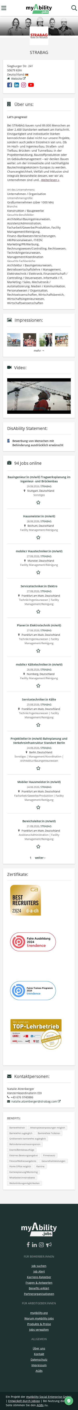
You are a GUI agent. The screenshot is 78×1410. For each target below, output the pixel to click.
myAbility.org (39, 1313)
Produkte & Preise (39, 1324)
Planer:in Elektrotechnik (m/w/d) (39, 625)
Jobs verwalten (39, 1329)
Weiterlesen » (50, 180)
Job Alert (39, 1271)
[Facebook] (29, 1245)
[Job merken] (39, 502)
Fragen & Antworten (39, 1283)
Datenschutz (39, 1359)
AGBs (39, 1371)
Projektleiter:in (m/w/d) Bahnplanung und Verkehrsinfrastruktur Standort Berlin (39, 741)
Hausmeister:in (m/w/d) (39, 516)
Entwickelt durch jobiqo (24, 1401)
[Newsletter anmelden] (49, 1245)
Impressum (39, 1365)
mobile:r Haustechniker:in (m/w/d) (39, 551)
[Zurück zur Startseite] (39, 8)
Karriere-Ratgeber (39, 1277)
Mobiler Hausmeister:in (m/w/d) (39, 782)
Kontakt (39, 1354)
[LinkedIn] (35, 1245)
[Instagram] (42, 1245)
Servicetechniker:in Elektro (39, 586)
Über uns (39, 1348)
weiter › (40, 858)
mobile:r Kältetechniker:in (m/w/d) (39, 664)
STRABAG (45, 486)
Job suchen (39, 1266)
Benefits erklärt (39, 1288)
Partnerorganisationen (39, 1294)
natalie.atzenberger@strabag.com (34, 1101)
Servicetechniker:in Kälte (39, 699)
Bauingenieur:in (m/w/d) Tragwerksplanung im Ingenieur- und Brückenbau (39, 479)
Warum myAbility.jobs (39, 1318)
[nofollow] (31, 85)
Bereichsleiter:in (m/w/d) (39, 821)
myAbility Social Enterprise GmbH (48, 1397)
